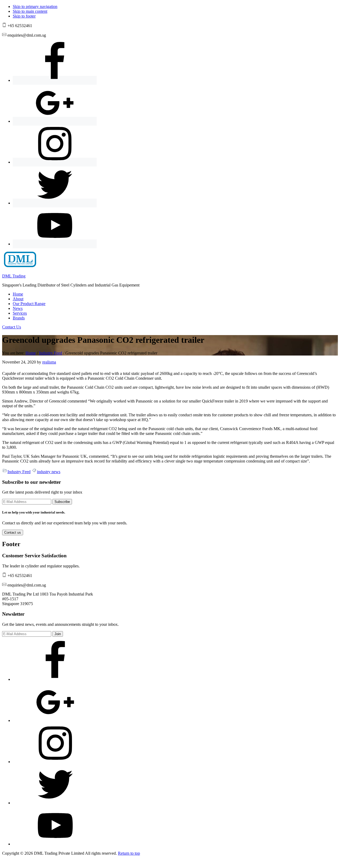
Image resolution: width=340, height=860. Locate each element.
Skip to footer (24, 16)
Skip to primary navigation (35, 6)
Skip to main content (30, 11)
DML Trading (14, 276)
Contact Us (11, 327)
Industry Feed (19, 471)
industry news (48, 471)
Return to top (129, 853)
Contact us (12, 532)
